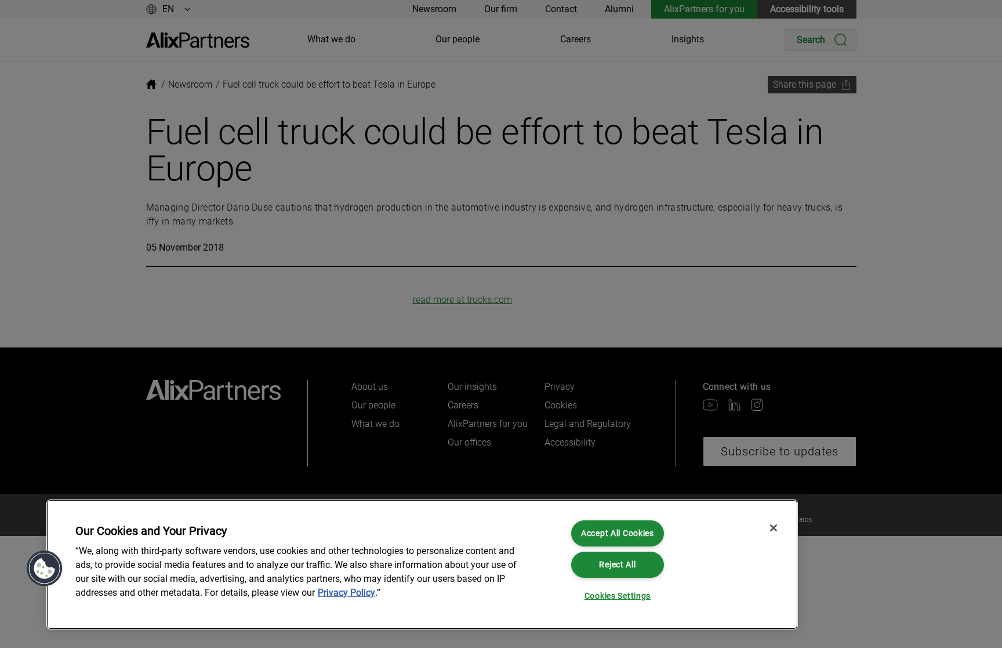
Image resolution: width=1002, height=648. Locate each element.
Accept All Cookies (617, 533)
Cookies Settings (617, 596)
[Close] (773, 528)
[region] (422, 564)
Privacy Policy (346, 592)
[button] (44, 568)
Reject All (617, 565)
